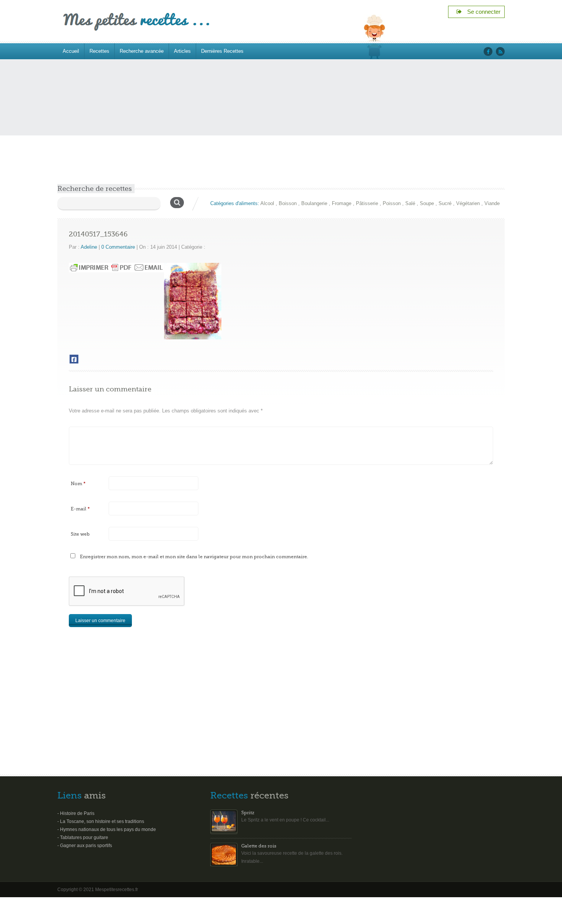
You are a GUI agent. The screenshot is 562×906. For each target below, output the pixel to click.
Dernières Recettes (222, 51)
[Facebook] (74, 359)
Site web (80, 534)
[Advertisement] (281, 126)
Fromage (341, 203)
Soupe (427, 203)
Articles (182, 51)
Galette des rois (258, 846)
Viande (492, 203)
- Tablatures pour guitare (82, 837)
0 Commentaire (118, 247)
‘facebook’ (488, 51)
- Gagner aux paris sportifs (84, 845)
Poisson (392, 203)
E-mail (80, 509)
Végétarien (468, 203)
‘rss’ (500, 51)
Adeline (89, 247)
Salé (410, 203)
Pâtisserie (367, 203)
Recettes (99, 51)
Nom (78, 483)
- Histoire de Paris (75, 813)
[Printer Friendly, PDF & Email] (116, 267)
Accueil (71, 51)
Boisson (288, 203)
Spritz (247, 812)
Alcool (267, 203)
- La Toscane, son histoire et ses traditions (100, 821)
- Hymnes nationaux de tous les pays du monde (106, 829)
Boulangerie (314, 203)
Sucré (445, 203)
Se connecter (481, 11)
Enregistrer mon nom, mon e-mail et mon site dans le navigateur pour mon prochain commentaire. (194, 556)
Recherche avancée (142, 51)
